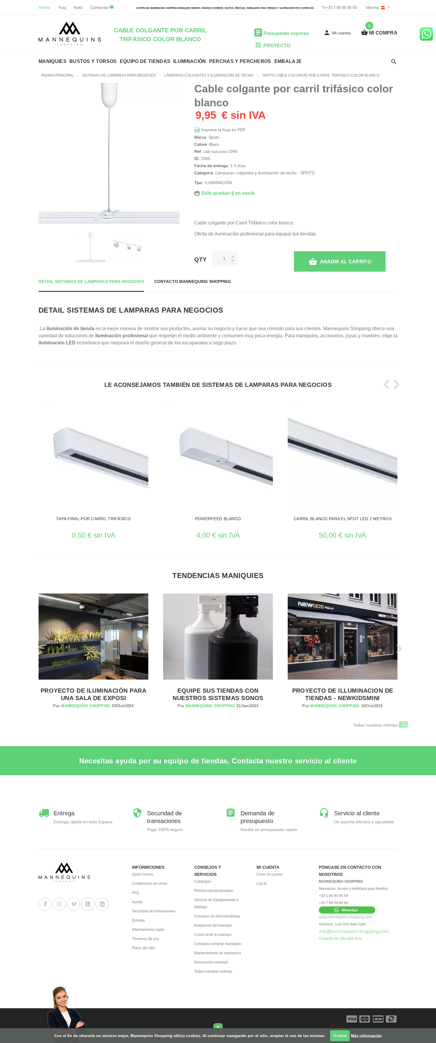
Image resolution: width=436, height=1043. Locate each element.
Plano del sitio (143, 948)
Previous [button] (385, 384)
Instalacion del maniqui (213, 925)
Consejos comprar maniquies (218, 944)
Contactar (99, 7)
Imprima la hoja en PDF (223, 129)
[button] (347, 910)
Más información (366, 1035)
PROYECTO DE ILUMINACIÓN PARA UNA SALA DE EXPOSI (93, 694)
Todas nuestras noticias (375, 725)
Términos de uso (145, 939)
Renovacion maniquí (211, 962)
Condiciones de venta (149, 883)
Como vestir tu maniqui (212, 935)
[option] (90, 247)
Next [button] (395, 384)
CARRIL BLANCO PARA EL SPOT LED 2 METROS (343, 518)
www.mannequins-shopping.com (345, 917)
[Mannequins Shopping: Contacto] (354, 931)
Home (44, 7)
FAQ (135, 893)
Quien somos (142, 874)
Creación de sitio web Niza (340, 938)
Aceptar (340, 1035)
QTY (200, 259)
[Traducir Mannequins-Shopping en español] (383, 7)
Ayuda (137, 902)
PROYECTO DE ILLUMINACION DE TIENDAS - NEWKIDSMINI (342, 694)
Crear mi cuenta (269, 874)
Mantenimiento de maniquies (217, 953)
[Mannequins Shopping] (70, 33)
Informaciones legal (148, 930)
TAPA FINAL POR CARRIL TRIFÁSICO (93, 518)
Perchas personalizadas (213, 891)
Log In (262, 883)
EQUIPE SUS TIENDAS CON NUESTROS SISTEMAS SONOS (218, 694)
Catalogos (202, 881)
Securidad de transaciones (153, 911)
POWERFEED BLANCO (218, 518)
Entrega (138, 920)
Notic (78, 7)
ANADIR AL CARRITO (345, 261)
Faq (62, 7)
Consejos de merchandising (217, 916)
